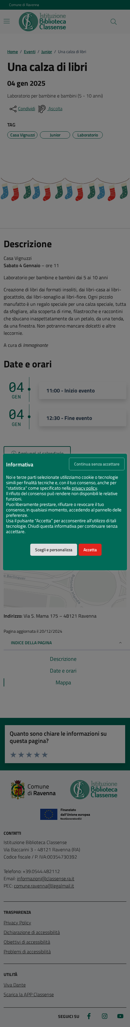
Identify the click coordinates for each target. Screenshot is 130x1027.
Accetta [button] (90, 549)
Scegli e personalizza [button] (53, 549)
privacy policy (84, 488)
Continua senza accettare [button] (96, 464)
